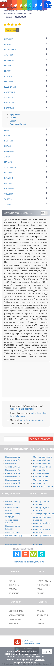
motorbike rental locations (31, 420)
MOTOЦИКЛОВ (15, 611)
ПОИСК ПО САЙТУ (41, 439)
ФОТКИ (12, 580)
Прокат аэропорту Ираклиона (13, 537)
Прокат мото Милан (14, 456)
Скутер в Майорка (41, 460)
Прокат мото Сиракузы (16, 463)
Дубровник (15, 114)
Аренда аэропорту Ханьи (17, 532)
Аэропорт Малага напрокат (41, 530)
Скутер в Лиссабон (42, 463)
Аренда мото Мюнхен (15, 483)
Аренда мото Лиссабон (16, 473)
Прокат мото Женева (15, 486)
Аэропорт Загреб (18, 123)
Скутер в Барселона (42, 456)
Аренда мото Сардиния (16, 460)
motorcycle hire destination (22, 408)
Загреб (13, 120)
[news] (29, 551)
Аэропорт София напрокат (41, 503)
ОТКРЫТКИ (13, 584)
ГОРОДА (12, 589)
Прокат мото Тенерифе (16, 469)
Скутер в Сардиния (42, 466)
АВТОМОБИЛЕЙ (16, 615)
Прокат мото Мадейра (15, 479)
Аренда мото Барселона (16, 466)
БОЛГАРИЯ (13, 593)
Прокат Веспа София (43, 486)
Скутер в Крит (39, 483)
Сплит (13, 117)
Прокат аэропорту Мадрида (13, 515)
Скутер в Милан (40, 469)
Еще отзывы (11, 30)
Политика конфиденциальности (29, 561)
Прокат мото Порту (14, 476)
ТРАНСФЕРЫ (14, 619)
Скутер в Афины (41, 473)
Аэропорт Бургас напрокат (41, 509)
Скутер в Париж (40, 476)
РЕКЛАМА (13, 623)
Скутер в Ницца (40, 479)
